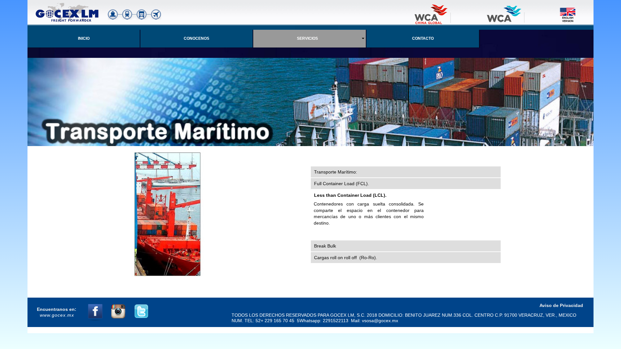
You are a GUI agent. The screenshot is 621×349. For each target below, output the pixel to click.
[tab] (405, 172)
